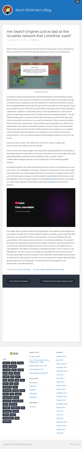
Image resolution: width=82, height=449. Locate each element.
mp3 (53, 269)
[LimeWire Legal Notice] (41, 72)
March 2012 (60, 382)
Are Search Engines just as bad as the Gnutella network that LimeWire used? (39, 33)
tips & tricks (7, 411)
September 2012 (61, 371)
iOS (12, 376)
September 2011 (61, 404)
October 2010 (61, 426)
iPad (5, 380)
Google (41, 269)
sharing (61, 269)
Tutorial (15, 411)
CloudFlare (12, 366)
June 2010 (59, 433)
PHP (11, 394)
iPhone (11, 380)
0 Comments (34, 40)
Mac (16, 383)
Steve (5, 404)
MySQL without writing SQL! (38, 373)
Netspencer (33, 397)
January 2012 (61, 389)
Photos (6, 394)
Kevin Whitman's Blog (33, 10)
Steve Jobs (13, 404)
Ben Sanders (33, 382)
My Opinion (18, 269)
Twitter (6, 414)
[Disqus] (41, 315)
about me (6, 363)
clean (5, 366)
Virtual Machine (8, 418)
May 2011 (59, 418)
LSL (11, 383)
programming (8, 397)
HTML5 (17, 373)
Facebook (7, 370)
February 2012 (61, 385)
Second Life (7, 401)
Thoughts (6, 408)
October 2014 (61, 356)
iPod (17, 380)
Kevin (25, 40)
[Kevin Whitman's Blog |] (7, 10)
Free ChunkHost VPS (36, 369)
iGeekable (32, 390)
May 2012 (59, 378)
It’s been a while (34, 356)
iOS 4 (17, 376)
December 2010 (61, 422)
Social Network (17, 401)
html (10, 373)
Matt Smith (33, 393)
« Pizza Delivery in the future (18, 281)
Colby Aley (32, 386)
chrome (20, 363)
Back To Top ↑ (75, 444)
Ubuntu (13, 414)
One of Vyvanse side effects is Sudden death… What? (39, 361)
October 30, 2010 (13, 40)
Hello (5, 373)
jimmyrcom (50, 179)
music (57, 269)
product (18, 394)
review (16, 397)
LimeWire (48, 269)
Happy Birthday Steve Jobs (38, 366)
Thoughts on (15, 408)
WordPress (7, 421)
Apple (13, 363)
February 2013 (61, 364)
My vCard (32, 407)
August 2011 (60, 407)
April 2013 (59, 360)
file (38, 269)
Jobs (22, 380)
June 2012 (59, 375)
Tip (23, 408)
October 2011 (61, 400)
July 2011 (59, 411)
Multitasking (7, 387)
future (14, 370)
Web (17, 418)
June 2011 (59, 415)
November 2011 (61, 396)
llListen (6, 383)
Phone (22, 390)
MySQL (15, 390)
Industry (6, 376)
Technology (27, 269)
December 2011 (61, 393)
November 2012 (61, 367)
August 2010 (60, 429)
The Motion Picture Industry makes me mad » (57, 281)
